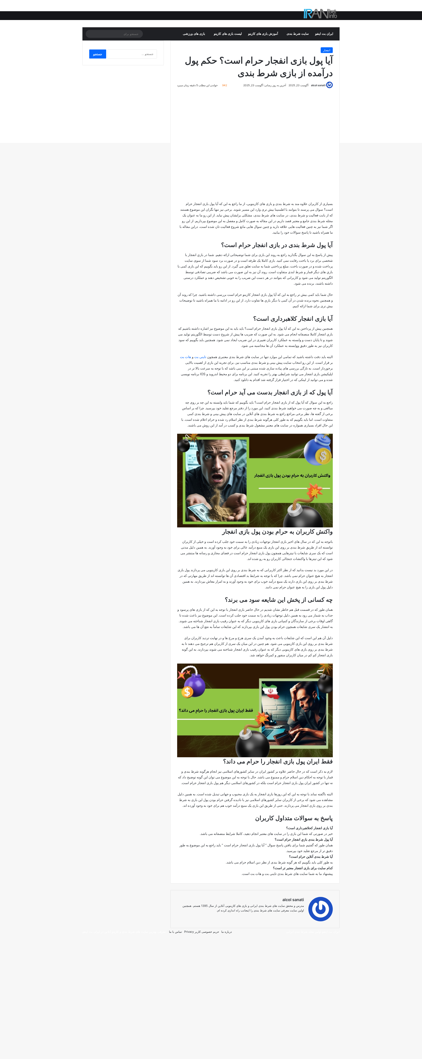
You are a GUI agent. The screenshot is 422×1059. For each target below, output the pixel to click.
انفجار (326, 50)
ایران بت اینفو (324, 33)
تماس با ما (175, 931)
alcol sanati (318, 85)
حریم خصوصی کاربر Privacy (201, 931)
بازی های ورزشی (194, 33)
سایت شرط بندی (298, 33)
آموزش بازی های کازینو (263, 33)
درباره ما (226, 931)
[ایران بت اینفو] (320, 13)
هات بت (185, 357)
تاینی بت (200, 357)
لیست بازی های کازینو (228, 33)
